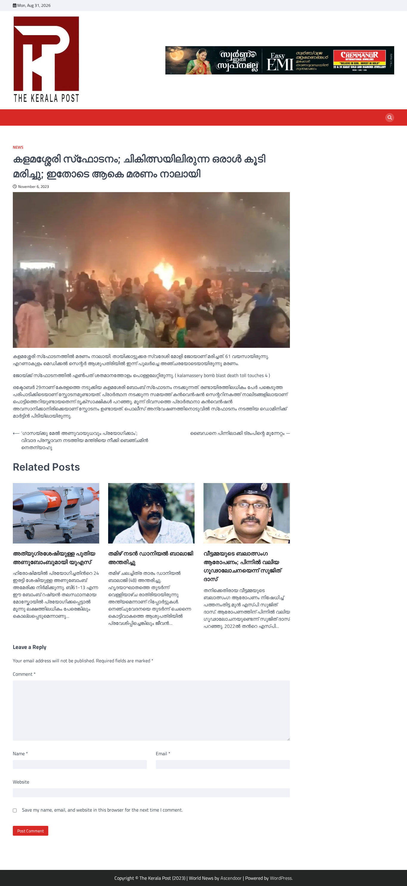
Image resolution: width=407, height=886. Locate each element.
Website (21, 781)
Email (163, 753)
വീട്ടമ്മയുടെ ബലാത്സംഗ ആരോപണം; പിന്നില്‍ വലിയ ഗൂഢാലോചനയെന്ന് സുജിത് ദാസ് (242, 566)
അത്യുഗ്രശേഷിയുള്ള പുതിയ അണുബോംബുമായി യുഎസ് (54, 558)
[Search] (389, 117)
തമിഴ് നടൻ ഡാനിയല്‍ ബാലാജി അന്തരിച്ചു (150, 558)
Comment (24, 674)
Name (20, 753)
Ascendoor (231, 878)
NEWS (18, 147)
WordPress (281, 878)
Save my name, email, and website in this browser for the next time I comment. (102, 809)
